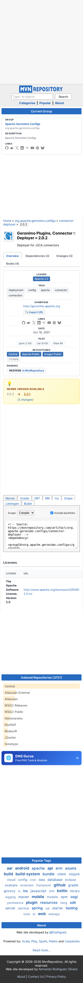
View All (58, 343)
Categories (27, 103)
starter (58, 908)
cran (33, 879)
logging (11, 897)
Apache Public (31, 354)
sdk (73, 902)
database (55, 879)
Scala (26, 941)
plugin (32, 902)
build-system (28, 874)
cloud (11, 880)
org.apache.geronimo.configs (35, 220)
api (50, 868)
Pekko (53, 941)
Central (13, 354)
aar (10, 868)
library (75, 891)
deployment (16, 290)
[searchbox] (32, 97)
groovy (10, 891)
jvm (52, 891)
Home (7, 220)
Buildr (28, 503)
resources (49, 902)
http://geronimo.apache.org (41, 306)
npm (65, 897)
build (9, 874)
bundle (49, 874)
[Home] (41, 91)
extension (27, 885)
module (53, 897)
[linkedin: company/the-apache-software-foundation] (22, 148)
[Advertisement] (41, 41)
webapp (54, 914)
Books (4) (12, 263)
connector (61, 290)
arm (59, 868)
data (42, 880)
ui (34, 914)
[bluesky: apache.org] (42, 148)
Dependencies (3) (37, 256)
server (10, 908)
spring (38, 908)
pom (25, 343)
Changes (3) (64, 256)
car (42, 343)
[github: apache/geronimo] (7, 148)
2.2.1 (27, 394)
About (59, 103)
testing (72, 908)
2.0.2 (42, 237)
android (22, 868)
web (42, 913)
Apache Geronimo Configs (22, 124)
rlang (64, 902)
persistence (15, 902)
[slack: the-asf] (37, 148)
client (62, 874)
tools (27, 914)
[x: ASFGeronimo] (17, 148)
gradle (73, 885)
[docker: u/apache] (12, 148)
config (32, 290)
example (12, 885)
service (24, 908)
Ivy (57, 498)
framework (44, 885)
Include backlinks (64, 512)
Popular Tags (41, 860)
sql (48, 908)
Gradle (24, 498)
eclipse (70, 880)
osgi (74, 897)
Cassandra (72, 941)
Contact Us (36, 976)
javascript (39, 891)
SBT (37, 498)
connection (15, 295)
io (19, 891)
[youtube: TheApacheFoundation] (32, 148)
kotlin (62, 890)
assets (70, 868)
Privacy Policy (56, 976)
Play (34, 941)
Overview (12, 256)
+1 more (13, 359)
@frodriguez (58, 932)
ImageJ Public (53, 354)
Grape (68, 498)
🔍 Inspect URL (34, 312)
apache (45, 290)
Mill (47, 498)
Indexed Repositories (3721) (41, 677)
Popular (45, 103)
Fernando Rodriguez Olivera (58, 969)
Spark (43, 941)
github (60, 885)
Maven (10, 498)
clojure (74, 874)
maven (24, 897)
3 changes (25, 399)
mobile (38, 896)
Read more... (41, 950)
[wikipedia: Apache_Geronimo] (27, 148)
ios (26, 891)
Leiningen (12, 503)
